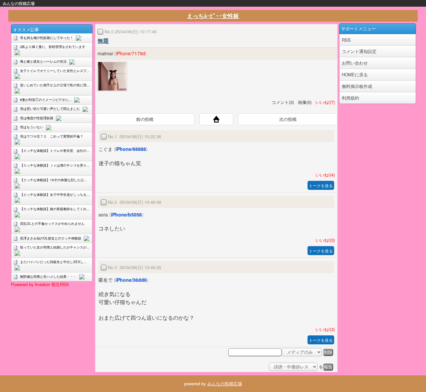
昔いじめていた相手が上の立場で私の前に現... (55, 85)
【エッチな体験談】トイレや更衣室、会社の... (55, 150)
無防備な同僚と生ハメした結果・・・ (48, 276)
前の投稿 (144, 119)
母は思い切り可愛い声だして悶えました (50, 108)
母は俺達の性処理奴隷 (36, 118)
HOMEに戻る (355, 74)
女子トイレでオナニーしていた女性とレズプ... (55, 70)
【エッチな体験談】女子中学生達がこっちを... (55, 194)
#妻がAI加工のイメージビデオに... (46, 99)
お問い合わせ (355, 63)
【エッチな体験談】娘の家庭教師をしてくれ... (55, 208)
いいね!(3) (324, 240)
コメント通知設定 (359, 51)
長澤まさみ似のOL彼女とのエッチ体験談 (50, 238)
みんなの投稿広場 (19, 3)
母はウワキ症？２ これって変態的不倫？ (51, 136)
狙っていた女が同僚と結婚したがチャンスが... (55, 247)
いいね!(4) (324, 175)
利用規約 (350, 98)
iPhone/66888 (130, 149)
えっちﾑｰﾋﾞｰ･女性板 (213, 16)
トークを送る (321, 185)
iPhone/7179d (130, 53)
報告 (328, 366)
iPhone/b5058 (126, 214)
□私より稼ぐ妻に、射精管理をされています (52, 46)
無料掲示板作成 (357, 86)
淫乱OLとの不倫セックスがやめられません (52, 223)
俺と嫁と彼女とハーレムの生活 (43, 61)
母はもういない (31, 127)
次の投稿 (288, 119)
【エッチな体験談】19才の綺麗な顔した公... (53, 180)
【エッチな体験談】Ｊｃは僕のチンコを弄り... (55, 165)
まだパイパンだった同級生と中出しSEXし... (53, 261)
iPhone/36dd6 (131, 279)
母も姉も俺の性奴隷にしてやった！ (46, 37)
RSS (346, 40)
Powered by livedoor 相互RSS (40, 284)
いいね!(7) (324, 102)
